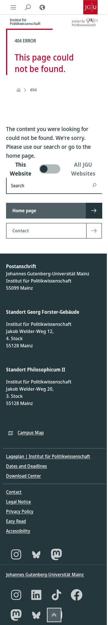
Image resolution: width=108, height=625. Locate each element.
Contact (14, 492)
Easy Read (16, 521)
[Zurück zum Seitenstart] (54, 615)
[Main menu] (13, 7)
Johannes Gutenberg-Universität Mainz (45, 574)
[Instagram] (16, 554)
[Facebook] (76, 595)
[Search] (27, 7)
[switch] (54, 169)
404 (33, 89)
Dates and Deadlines (26, 466)
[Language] (42, 7)
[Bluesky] (36, 554)
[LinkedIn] (36, 595)
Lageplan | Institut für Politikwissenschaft (48, 456)
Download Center (23, 476)
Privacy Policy (19, 511)
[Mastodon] (56, 554)
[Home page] (18, 90)
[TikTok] (56, 595)
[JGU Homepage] (90, 7)
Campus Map (31, 432)
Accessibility (18, 531)
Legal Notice (18, 502)
